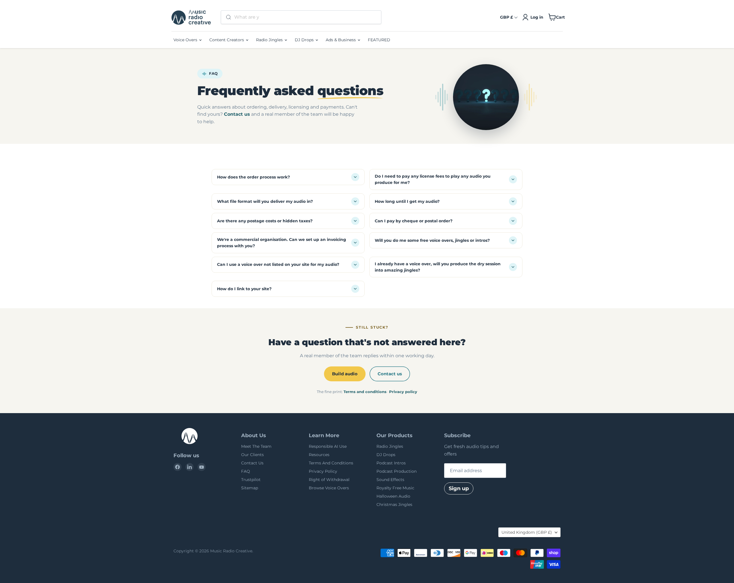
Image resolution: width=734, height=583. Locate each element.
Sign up (459, 488)
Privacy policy (403, 391)
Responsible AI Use (328, 446)
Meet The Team (256, 446)
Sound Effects (390, 479)
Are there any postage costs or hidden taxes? (265, 220)
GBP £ (506, 17)
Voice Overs (185, 39)
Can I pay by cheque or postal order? (413, 220)
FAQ (245, 471)
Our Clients (252, 454)
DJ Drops (305, 39)
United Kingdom (526, 532)
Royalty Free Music (395, 487)
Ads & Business (341, 39)
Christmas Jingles (394, 504)
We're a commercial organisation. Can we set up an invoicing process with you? (281, 242)
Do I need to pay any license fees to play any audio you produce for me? (433, 179)
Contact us (237, 114)
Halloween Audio (393, 496)
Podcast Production (396, 471)
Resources (319, 454)
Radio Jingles (270, 39)
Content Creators (227, 39)
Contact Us (252, 463)
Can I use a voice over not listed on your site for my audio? (278, 264)
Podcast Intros (391, 463)
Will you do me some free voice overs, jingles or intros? (432, 240)
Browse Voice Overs (329, 487)
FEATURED (379, 39)
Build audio (345, 373)
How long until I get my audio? (407, 201)
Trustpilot (251, 479)
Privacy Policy (323, 471)
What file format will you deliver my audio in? (265, 201)
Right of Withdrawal (329, 479)
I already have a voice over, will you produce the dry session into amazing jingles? (438, 267)
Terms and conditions (364, 391)
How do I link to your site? (244, 288)
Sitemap (249, 487)
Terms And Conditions (331, 463)
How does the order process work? (253, 177)
